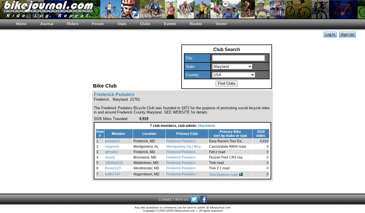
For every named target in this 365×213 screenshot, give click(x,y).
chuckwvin (206, 126)
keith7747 (112, 174)
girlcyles (111, 152)
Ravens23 (113, 168)
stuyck (110, 157)
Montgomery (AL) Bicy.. (184, 147)
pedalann (112, 141)
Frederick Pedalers (181, 141)
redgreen (112, 147)
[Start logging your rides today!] (347, 35)
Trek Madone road (223, 175)
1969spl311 (114, 163)
